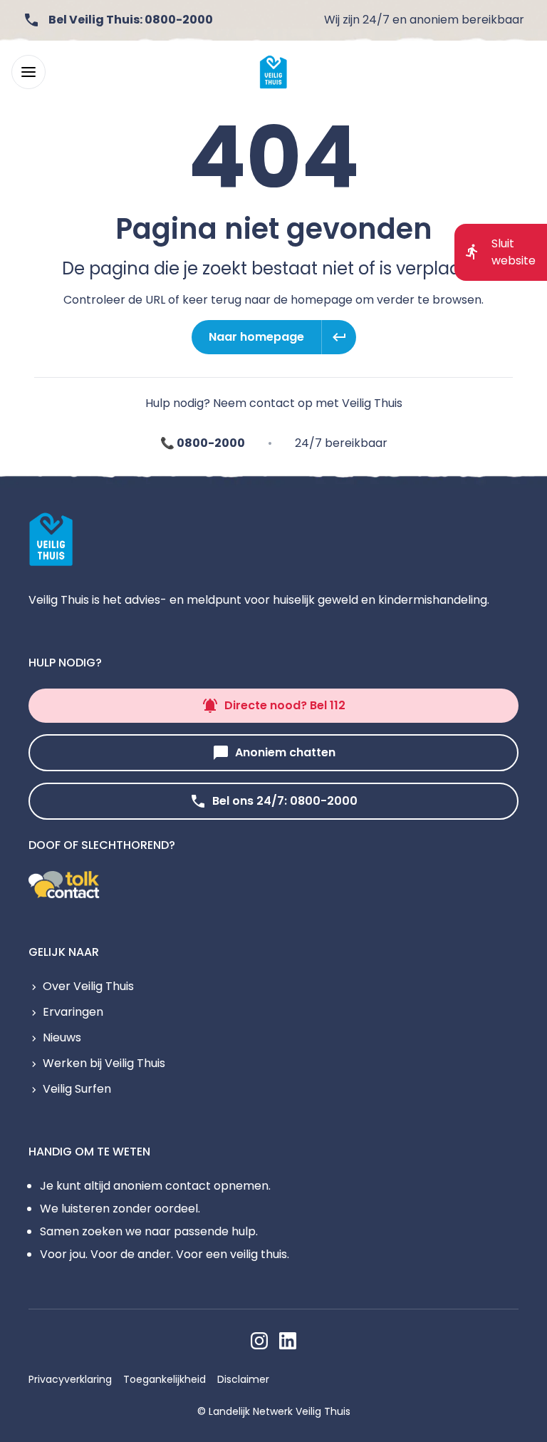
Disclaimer (243, 1379)
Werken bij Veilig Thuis (104, 1063)
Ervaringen (73, 1012)
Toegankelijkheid (164, 1379)
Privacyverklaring (70, 1379)
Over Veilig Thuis (88, 986)
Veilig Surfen (77, 1089)
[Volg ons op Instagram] (259, 1340)
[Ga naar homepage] (273, 72)
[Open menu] (28, 72)
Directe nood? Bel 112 (284, 705)
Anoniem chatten (285, 752)
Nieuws (62, 1037)
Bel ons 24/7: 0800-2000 (285, 801)
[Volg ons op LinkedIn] (287, 1340)
